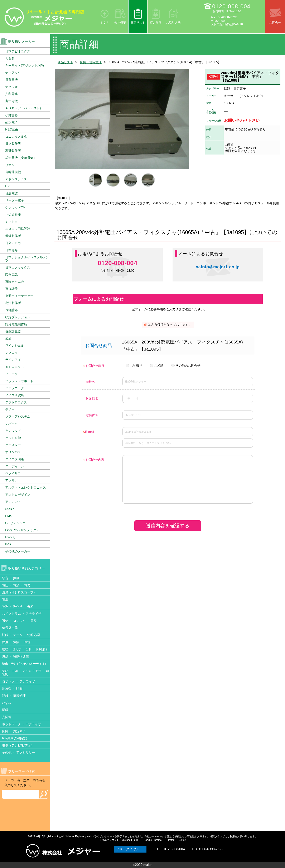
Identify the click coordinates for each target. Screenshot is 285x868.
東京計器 (11, 288)
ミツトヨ (11, 221)
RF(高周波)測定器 (14, 738)
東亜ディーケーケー (19, 296)
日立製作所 (13, 143)
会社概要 (120, 22)
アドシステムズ (16, 179)
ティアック (13, 72)
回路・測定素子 (91, 62)
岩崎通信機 (13, 172)
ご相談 (159, 365)
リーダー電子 (14, 200)
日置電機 (11, 79)
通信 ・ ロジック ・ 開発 (19, 620)
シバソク (11, 423)
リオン (10, 165)
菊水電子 (11, 122)
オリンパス (13, 452)
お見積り (136, 365)
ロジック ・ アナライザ (18, 681)
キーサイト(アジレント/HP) (24, 65)
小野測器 (11, 115)
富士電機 (11, 101)
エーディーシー (16, 466)
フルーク (11, 374)
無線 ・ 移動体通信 (15, 656)
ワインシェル (14, 345)
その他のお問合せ (188, 365)
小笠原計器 (13, 214)
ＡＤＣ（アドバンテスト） (24, 108)
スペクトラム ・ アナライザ (21, 613)
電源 (5, 599)
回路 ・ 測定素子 (14, 731)
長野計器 (11, 310)
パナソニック (14, 388)
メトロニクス (14, 367)
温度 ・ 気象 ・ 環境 (16, 642)
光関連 (6, 717)
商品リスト (138, 22)
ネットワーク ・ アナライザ (21, 724)
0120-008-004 (231, 6)
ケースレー (13, 445)
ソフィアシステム (17, 416)
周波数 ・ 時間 (12, 688)
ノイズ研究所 (14, 395)
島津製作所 (13, 303)
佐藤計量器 (13, 331)
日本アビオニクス (17, 51)
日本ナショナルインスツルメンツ (27, 258)
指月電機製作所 (16, 324)
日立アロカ (13, 243)
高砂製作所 (13, 150)
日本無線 (11, 250)
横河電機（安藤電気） (21, 158)
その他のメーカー (17, 551)
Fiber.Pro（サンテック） (22, 530)
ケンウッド (13, 430)
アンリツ (11, 480)
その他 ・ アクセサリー (18, 752)
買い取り (155, 22)
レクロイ (11, 352)
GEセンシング (15, 523)
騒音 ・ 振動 (10, 578)
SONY (9, 509)
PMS (8, 516)
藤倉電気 (11, 274)
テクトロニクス (16, 402)
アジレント (13, 501)
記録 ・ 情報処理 (14, 695)
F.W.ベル (11, 537)
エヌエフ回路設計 (17, 229)
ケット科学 (13, 438)
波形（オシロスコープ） (19, 592)
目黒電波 (11, 193)
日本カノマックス (17, 267)
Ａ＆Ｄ (10, 58)
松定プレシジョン (17, 317)
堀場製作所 (13, 236)
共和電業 (11, 94)
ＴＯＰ (104, 22)
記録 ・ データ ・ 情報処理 (21, 635)
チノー (10, 409)
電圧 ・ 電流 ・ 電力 (16, 585)
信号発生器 (10, 628)
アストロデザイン (17, 494)
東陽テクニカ (14, 281)
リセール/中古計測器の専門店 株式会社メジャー (44, 16)
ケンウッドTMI (15, 207)
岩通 (8, 338)
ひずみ (6, 703)
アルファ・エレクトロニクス (25, 487)
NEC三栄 (11, 129)
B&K (8, 544)
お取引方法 (173, 22)
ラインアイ (13, 359)
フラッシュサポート (19, 381)
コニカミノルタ (16, 136)
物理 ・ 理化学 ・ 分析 (18, 606)
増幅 (5, 710)
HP (7, 186)
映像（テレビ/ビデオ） (18, 745)
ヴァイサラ (13, 473)
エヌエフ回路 (14, 459)
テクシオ (11, 87)
